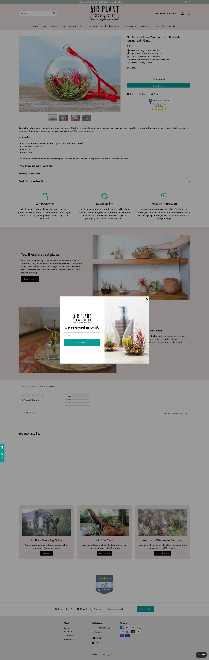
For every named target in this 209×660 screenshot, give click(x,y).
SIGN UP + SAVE (2, 453)
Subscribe (82, 343)
